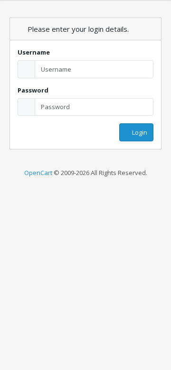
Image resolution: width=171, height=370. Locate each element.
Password (33, 90)
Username (34, 52)
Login (139, 132)
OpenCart (38, 172)
